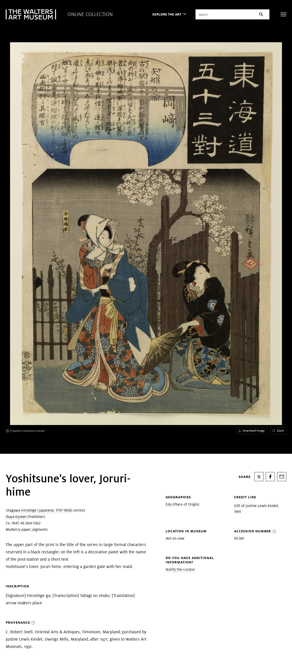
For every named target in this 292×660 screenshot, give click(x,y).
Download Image (254, 431)
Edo (169, 504)
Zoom (280, 431)
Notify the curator (180, 569)
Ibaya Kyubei (16, 516)
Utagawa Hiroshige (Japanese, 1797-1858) (39, 510)
